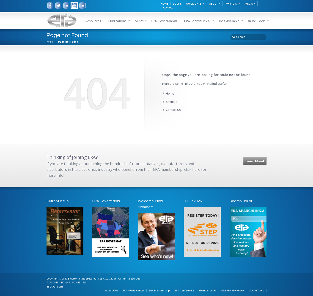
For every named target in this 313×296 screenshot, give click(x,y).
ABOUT (213, 3)
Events (139, 21)
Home (50, 42)
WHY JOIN (231, 3)
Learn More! (255, 161)
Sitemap (171, 102)
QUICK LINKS (193, 3)
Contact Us (173, 110)
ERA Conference (184, 290)
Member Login (208, 290)
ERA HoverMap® (164, 21)
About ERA (111, 290)
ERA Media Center (133, 290)
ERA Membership (159, 290)
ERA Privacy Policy (232, 290)
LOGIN (177, 3)
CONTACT (169, 7)
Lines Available (228, 21)
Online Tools (256, 290)
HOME (164, 3)
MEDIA (249, 3)
